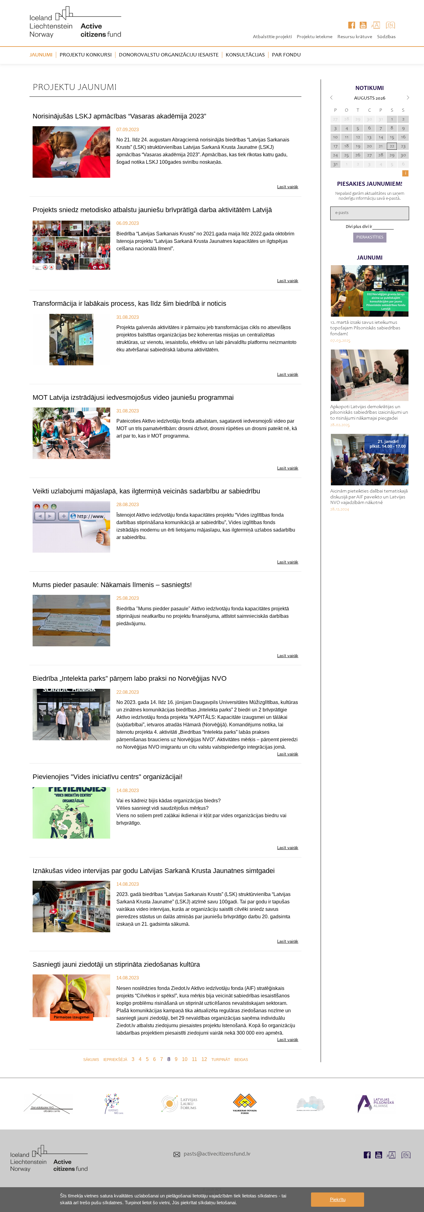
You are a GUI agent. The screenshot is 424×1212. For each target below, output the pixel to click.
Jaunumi (40, 55)
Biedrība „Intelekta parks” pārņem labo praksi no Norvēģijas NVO (130, 678)
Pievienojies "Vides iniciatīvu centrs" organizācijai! (108, 777)
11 (194, 1059)
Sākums (91, 1060)
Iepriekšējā (115, 1060)
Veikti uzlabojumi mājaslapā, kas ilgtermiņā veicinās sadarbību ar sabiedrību (146, 491)
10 (184, 1059)
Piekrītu (337, 1199)
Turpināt (220, 1060)
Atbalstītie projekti (272, 36)
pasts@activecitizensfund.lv (217, 1154)
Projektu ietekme (314, 36)
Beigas (241, 1060)
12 (204, 1059)
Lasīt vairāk (287, 187)
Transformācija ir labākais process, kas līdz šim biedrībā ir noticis (129, 303)
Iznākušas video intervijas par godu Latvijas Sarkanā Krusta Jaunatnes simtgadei (154, 871)
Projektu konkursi (86, 55)
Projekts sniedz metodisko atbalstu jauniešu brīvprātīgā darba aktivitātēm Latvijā (152, 210)
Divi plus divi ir (359, 227)
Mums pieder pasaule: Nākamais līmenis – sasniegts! (112, 585)
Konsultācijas (245, 55)
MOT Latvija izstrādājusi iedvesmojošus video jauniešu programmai (133, 397)
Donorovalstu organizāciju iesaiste (169, 55)
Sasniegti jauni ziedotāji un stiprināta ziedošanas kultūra (116, 964)
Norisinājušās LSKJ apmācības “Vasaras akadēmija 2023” (119, 116)
